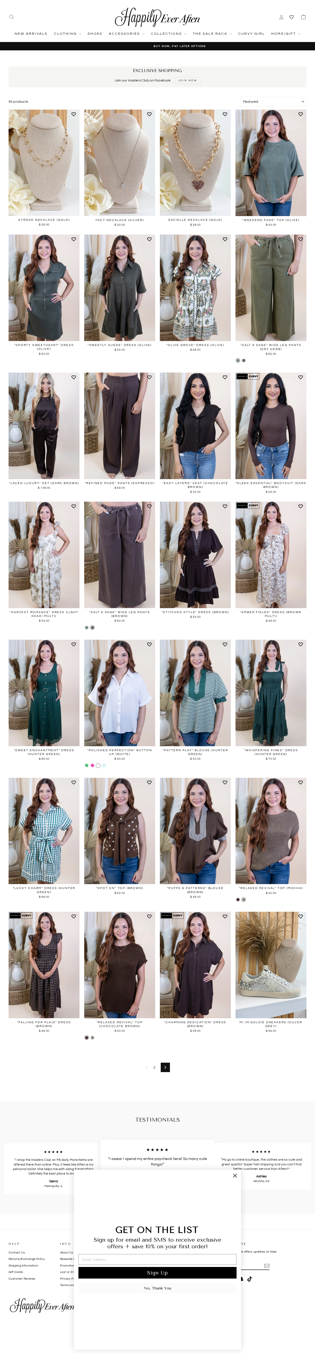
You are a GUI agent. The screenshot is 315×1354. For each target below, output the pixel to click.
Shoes (95, 33)
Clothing (66, 33)
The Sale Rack (211, 33)
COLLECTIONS (167, 33)
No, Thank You (157, 1288)
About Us (66, 1252)
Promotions (68, 1265)
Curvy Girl (251, 33)
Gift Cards (16, 1272)
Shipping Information (23, 1265)
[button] (74, 116)
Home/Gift (284, 33)
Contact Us (17, 1252)
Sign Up (157, 1273)
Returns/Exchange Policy (27, 1259)
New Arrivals (31, 33)
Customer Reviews (22, 1278)
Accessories (125, 33)
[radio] (238, 360)
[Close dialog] (235, 1175)
